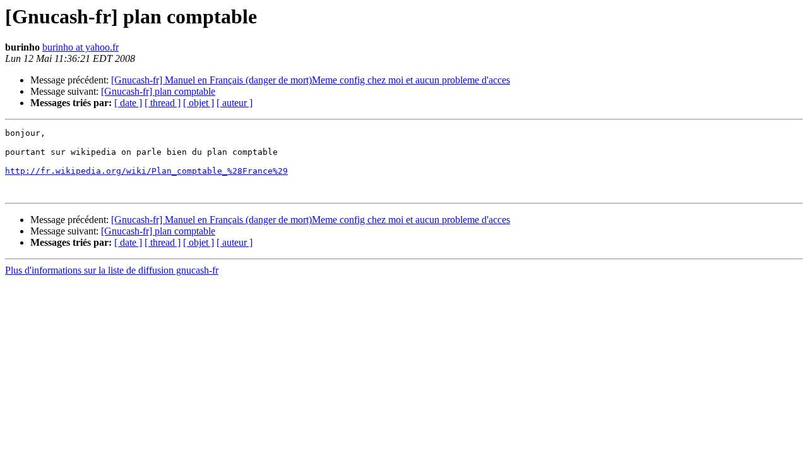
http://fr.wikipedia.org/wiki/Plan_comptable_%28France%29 (146, 171)
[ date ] (128, 102)
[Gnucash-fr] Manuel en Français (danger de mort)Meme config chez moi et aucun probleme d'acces (310, 80)
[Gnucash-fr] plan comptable (158, 91)
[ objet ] (198, 102)
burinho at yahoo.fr (80, 47)
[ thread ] (163, 102)
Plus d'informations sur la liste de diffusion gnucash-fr (111, 270)
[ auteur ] (234, 102)
